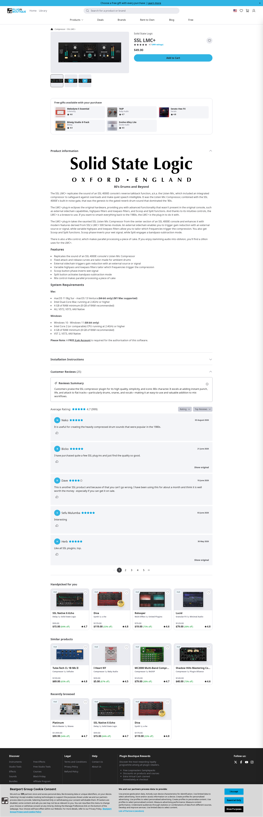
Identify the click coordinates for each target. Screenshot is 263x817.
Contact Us (97, 761)
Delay (55, 616)
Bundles (13, 781)
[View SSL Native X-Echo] (70, 599)
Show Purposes (234, 809)
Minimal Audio (196, 616)
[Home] (52, 29)
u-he (104, 616)
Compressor (60, 29)
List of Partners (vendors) (131, 811)
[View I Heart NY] (111, 654)
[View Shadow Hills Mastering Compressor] (193, 654)
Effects (12, 771)
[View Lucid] (193, 599)
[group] (70, 609)
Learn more (154, 3)
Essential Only (234, 800)
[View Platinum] (70, 709)
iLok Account (83, 340)
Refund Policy (71, 771)
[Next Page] (148, 570)
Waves (71, 726)
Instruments (15, 761)
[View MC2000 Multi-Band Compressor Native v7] (152, 654)
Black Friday (39, 776)
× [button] (260, 3)
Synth (96, 616)
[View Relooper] (152, 599)
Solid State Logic (143, 33)
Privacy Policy (71, 766)
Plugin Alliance (197, 671)
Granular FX (181, 616)
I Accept (234, 791)
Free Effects (39, 761)
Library (43, 10)
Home (33, 10)
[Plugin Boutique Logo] (16, 10)
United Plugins (155, 616)
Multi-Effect (140, 616)
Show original (201, 467)
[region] (131, 800)
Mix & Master (58, 726)
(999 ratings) (157, 45)
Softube (70, 671)
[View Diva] (111, 599)
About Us (96, 766)
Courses (37, 771)
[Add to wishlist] (209, 40)
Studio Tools (15, 766)
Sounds (13, 776)
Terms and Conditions (75, 761)
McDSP (152, 671)
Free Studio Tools (42, 766)
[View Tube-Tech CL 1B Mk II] (70, 654)
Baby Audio (113, 671)
